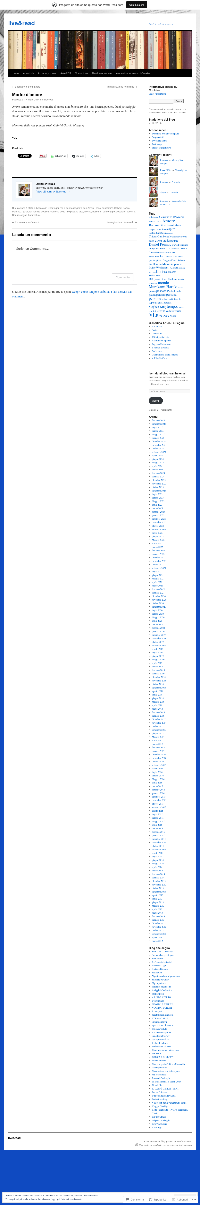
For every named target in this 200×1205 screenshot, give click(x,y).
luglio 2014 (157, 856)
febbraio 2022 (158, 550)
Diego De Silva (157, 248)
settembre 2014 (159, 849)
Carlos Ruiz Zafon (157, 232)
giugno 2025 (158, 430)
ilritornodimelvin (159, 1021)
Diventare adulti (159, 140)
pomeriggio (109, 211)
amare (157, 221)
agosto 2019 (157, 648)
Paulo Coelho (174, 291)
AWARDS (65, 73)
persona (171, 294)
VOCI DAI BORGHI (162, 1007)
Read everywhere (102, 73)
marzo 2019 (157, 666)
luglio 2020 (157, 610)
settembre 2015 (159, 807)
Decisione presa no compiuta (165, 133)
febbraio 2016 (158, 789)
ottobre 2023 (158, 487)
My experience (159, 983)
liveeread (49, 99)
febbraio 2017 (158, 747)
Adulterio (153, 217)
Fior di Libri (157, 1085)
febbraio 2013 (158, 916)
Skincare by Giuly (160, 979)
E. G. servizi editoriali (162, 961)
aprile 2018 (157, 705)
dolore (183, 248)
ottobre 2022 (158, 525)
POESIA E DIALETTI (162, 1056)
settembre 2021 (159, 567)
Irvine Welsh (156, 267)
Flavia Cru (157, 972)
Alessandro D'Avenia (171, 217)
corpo (184, 236)
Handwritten (157, 958)
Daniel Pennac (160, 244)
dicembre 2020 (159, 596)
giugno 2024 (158, 458)
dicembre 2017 (159, 719)
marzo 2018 (157, 708)
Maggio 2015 (158, 821)
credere (167, 240)
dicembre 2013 (159, 881)
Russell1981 (166, 170)
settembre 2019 (159, 645)
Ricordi (176, 298)
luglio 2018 (157, 694)
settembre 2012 (159, 933)
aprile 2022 (157, 543)
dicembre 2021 (159, 557)
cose (158, 240)
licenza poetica (41, 211)
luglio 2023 (157, 494)
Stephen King (157, 306)
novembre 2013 (159, 884)
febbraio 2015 (158, 831)
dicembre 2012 (159, 923)
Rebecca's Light (159, 965)
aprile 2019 (157, 662)
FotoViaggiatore (159, 1123)
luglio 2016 (157, 771)
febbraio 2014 (158, 874)
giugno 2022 (158, 536)
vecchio (131, 211)
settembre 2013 (159, 891)
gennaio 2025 (158, 437)
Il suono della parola (161, 1032)
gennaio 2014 (158, 877)
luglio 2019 (157, 652)
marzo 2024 (157, 469)
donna (152, 252)
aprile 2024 (157, 465)
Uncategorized (55, 207)
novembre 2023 (159, 483)
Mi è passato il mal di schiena (163, 279)
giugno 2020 (158, 613)
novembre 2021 (159, 560)
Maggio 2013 (158, 905)
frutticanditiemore (160, 968)
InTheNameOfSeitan (161, 1046)
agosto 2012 (157, 937)
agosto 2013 (157, 895)
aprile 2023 (157, 504)
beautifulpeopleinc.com (162, 1014)
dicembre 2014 (159, 838)
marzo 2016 (157, 786)
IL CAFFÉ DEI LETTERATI (165, 1088)
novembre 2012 (159, 926)
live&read (21, 23)
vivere (164, 315)
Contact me (81, 73)
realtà (170, 298)
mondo (163, 282)
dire (168, 248)
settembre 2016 (159, 764)
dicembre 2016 (159, 754)
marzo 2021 (157, 585)
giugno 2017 (158, 733)
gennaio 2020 (158, 631)
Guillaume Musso (160, 264)
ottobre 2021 (158, 564)
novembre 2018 (159, 680)
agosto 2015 (157, 810)
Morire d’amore (27, 94)
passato (161, 290)
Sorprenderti (157, 137)
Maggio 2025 (158, 434)
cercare (169, 232)
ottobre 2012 (158, 930)
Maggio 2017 (158, 736)
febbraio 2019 (158, 669)
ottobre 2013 (158, 888)
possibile (121, 211)
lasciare (182, 267)
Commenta (123, 277)
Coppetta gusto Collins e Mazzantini (168, 1063)
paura (152, 294)
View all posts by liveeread (53, 191)
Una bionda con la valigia (163, 1095)
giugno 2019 (158, 655)
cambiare (161, 229)
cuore (175, 241)
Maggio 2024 (158, 462)
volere (173, 315)
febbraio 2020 (158, 627)
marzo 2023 (157, 508)
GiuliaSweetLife (159, 1028)
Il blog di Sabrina (160, 1042)
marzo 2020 (157, 624)
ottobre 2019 (158, 641)
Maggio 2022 (158, 539)
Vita (153, 314)
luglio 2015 (157, 814)
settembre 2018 (159, 687)
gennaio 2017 (158, 750)
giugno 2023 (158, 497)
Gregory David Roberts (174, 260)
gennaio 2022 (158, 553)
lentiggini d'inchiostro (162, 990)
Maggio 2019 (158, 659)
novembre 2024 (159, 444)
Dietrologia (157, 144)
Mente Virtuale (159, 1060)
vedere (170, 311)
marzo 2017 (157, 743)
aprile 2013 (157, 909)
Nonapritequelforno (161, 1039)
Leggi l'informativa (157, 93)
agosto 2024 (157, 455)
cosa (151, 241)
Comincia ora (136, 4)
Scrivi (154, 329)
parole (152, 291)
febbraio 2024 (158, 472)
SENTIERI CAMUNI (162, 951)
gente (152, 260)
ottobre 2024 (158, 448)
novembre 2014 (159, 842)
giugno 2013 (158, 902)
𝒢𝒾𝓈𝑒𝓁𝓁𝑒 (163, 192)
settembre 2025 (159, 423)
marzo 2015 (157, 828)
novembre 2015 (159, 800)
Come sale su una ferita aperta (165, 1071)
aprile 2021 (157, 582)
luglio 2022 (157, 532)
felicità (169, 256)
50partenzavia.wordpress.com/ (166, 976)
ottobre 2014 (158, 845)
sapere (152, 302)
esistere (166, 252)
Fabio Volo (154, 256)
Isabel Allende (170, 267)
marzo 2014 (157, 870)
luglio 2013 (157, 898)
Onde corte (157, 351)
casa (98, 207)
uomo (160, 310)
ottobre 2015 (158, 803)
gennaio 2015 (158, 835)
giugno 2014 (158, 859)
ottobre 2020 (158, 603)
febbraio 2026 (158, 420)
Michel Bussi (155, 275)
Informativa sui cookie (71, 1199)
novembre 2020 (159, 599)
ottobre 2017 (158, 726)
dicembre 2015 (159, 796)
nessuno (97, 211)
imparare (176, 264)
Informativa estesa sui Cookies (133, 73)
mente (172, 272)
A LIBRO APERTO (161, 997)
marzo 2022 (157, 546)
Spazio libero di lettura (162, 1025)
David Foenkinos (180, 244)
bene (178, 225)
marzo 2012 (157, 940)
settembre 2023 (159, 490)
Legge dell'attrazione (161, 344)
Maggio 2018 (158, 701)
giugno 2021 (158, 575)
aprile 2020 (157, 620)
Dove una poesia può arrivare (165, 1049)
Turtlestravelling (159, 1099)
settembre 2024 (159, 451)
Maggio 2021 (158, 578)
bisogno (152, 229)
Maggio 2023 (158, 501)
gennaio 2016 (158, 793)
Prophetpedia (158, 993)
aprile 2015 (157, 824)
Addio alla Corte (159, 358)
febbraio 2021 (158, 589)
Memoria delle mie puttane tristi (66, 211)
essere (174, 252)
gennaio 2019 (158, 673)
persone (155, 298)
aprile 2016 (157, 782)
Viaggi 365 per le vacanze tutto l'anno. (169, 1102)
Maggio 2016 (158, 779)
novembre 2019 (159, 638)
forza (175, 256)
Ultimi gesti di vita (160, 336)
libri (159, 271)
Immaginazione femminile (122, 86)
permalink (34, 215)
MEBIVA (156, 1053)
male (166, 272)
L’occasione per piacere (26, 86)
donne (158, 252)
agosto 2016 (157, 768)
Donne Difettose (159, 1092)
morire (87, 211)
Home (15, 73)
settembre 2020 (159, 606)
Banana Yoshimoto (162, 225)
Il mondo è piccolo (160, 347)
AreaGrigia (157, 1127)
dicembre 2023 (159, 480)
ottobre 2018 (158, 684)
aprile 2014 (157, 866)
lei (30, 211)
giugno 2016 (158, 775)
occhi (180, 287)
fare (162, 256)
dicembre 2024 (159, 441)
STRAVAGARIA (160, 1018)
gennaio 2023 (158, 515)
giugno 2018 (158, 698)
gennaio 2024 (158, 476)
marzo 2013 (157, 912)
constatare (107, 207)
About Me (28, 73)
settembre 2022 (159, 529)
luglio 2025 (157, 427)
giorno (159, 260)
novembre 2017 (159, 722)
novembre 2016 (159, 757)
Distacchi (176, 182)
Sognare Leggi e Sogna (162, 954)
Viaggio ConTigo (160, 1106)
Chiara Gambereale (160, 236)
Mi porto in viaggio (161, 1120)
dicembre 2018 (159, 677)
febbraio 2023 (158, 511)
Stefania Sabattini (163, 302)
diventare (175, 248)
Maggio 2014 (158, 863)
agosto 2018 (157, 691)
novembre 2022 (159, 522)
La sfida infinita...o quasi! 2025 (166, 1081)
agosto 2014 (157, 852)
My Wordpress (159, 1074)
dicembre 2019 (159, 634)
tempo (172, 306)
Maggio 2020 (158, 617)
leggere (152, 271)
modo (181, 279)
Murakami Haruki (163, 286)
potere (164, 298)
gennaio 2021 (158, 592)
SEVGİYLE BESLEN (162, 1004)
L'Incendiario (158, 1000)
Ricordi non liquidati (161, 340)
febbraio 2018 (158, 712)
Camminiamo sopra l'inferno (165, 354)
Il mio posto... (158, 1011)
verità (177, 311)
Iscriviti (155, 400)
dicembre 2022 (159, 518)
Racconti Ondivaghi (161, 1078)
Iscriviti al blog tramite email (167, 373)
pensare (161, 294)
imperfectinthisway (161, 1035)
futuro (181, 256)
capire (171, 228)
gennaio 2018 (158, 715)
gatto (25, 211)
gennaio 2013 (158, 919)
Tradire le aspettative (161, 147)
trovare (180, 306)
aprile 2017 (157, 740)
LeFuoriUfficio (159, 1116)
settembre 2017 (159, 729)
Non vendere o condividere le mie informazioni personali (165, 1144)
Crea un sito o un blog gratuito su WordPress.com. (168, 1141)
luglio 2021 (157, 571)
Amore (91, 207)
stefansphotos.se (159, 1067)
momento (153, 283)
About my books (47, 73)
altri (151, 221)
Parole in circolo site (161, 986)
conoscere (176, 236)
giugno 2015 (158, 817)
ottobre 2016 (158, 761)
